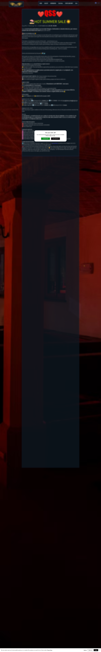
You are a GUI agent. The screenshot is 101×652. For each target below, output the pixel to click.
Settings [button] (85, 650)
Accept (96, 650)
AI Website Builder (55, 143)
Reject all (90, 650)
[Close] (99, 650)
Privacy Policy (49, 650)
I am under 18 (55, 138)
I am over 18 (45, 138)
